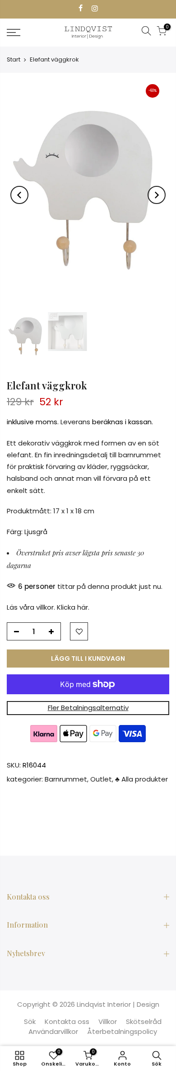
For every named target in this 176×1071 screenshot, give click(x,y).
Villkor (107, 1021)
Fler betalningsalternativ (88, 708)
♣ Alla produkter (141, 779)
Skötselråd (144, 1021)
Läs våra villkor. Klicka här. (48, 607)
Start (13, 59)
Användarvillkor (53, 1031)
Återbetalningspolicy (122, 1031)
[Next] (157, 195)
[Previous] (19, 195)
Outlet (101, 779)
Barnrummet (66, 779)
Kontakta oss (67, 1021)
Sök (30, 1021)
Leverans (75, 422)
